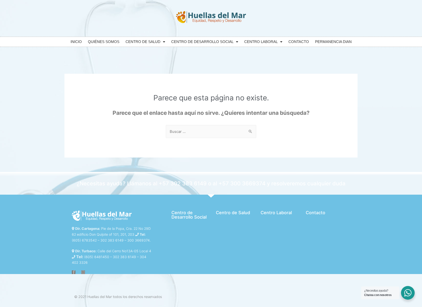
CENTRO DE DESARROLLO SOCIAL (202, 42)
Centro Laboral (276, 212)
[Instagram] (83, 272)
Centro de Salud (233, 212)
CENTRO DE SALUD (143, 42)
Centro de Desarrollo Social (189, 215)
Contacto (315, 212)
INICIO (76, 42)
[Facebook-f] (73, 272)
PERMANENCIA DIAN (333, 42)
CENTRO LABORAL (261, 42)
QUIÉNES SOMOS (103, 42)
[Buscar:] (211, 131)
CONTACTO (298, 42)
